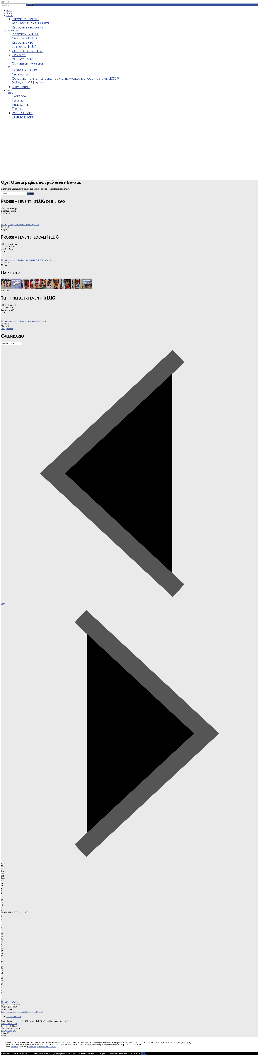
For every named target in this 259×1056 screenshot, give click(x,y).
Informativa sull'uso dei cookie (46, 1047)
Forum (9, 90)
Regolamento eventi (28, 27)
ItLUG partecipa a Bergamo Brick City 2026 (20, 224)
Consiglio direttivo (27, 50)
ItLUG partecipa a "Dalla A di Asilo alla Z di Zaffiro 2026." (26, 260)
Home (9, 10)
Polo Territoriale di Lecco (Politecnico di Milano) (22, 1012)
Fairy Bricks (21, 87)
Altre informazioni (9, 1023)
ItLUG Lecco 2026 (19, 912)
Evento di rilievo (13, 1016)
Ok (143, 1053)
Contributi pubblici (27, 63)
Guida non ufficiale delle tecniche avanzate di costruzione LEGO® (65, 78)
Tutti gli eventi (7, 328)
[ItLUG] (5, 2)
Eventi (9, 15)
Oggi (3, 603)
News (9, 13)
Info (8, 66)
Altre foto (5, 290)
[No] (146, 1054)
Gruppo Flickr (22, 117)
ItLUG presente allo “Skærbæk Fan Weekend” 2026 (23, 321)
